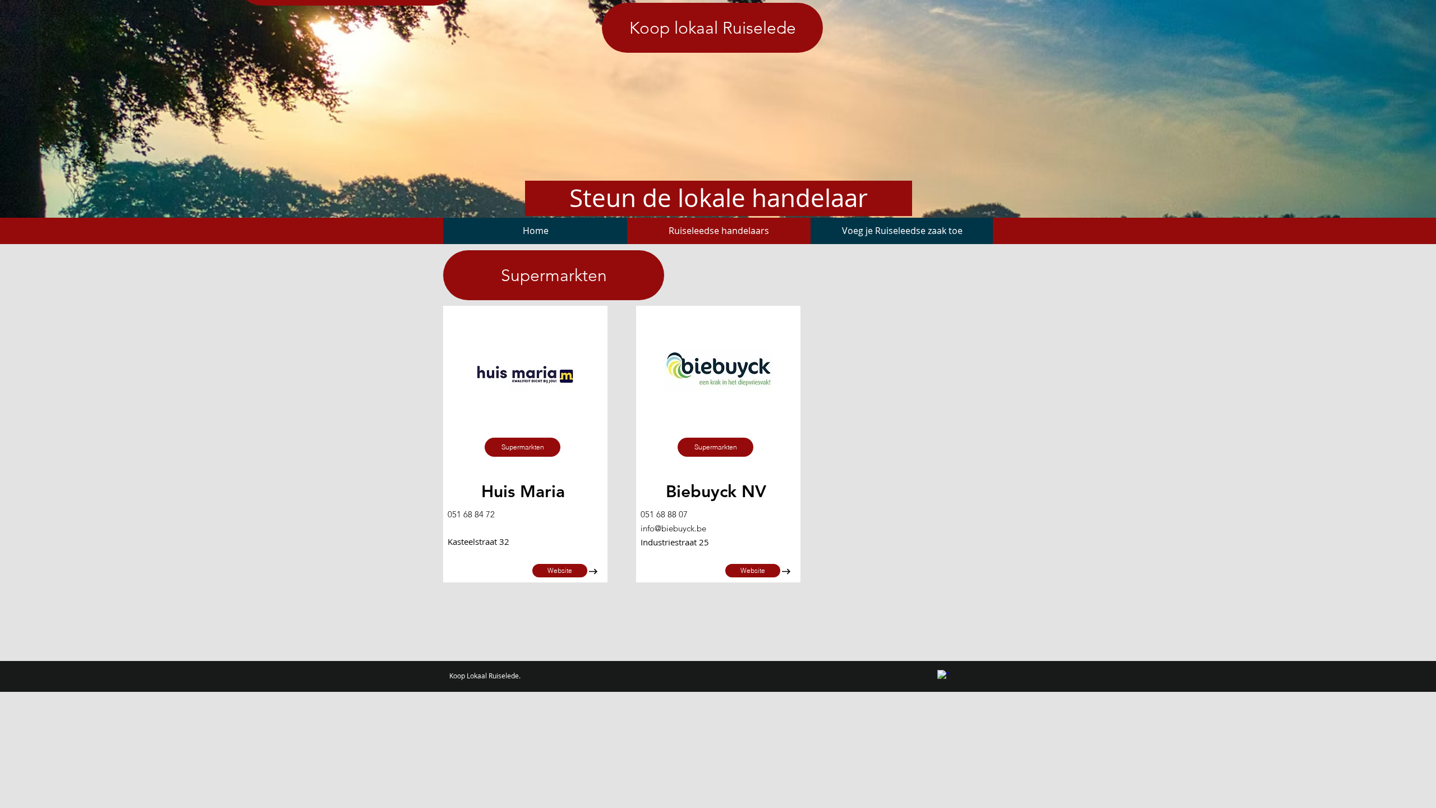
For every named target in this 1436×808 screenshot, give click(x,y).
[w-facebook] (943, 676)
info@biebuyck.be (673, 528)
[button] (522, 447)
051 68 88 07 (664, 514)
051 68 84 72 (471, 514)
